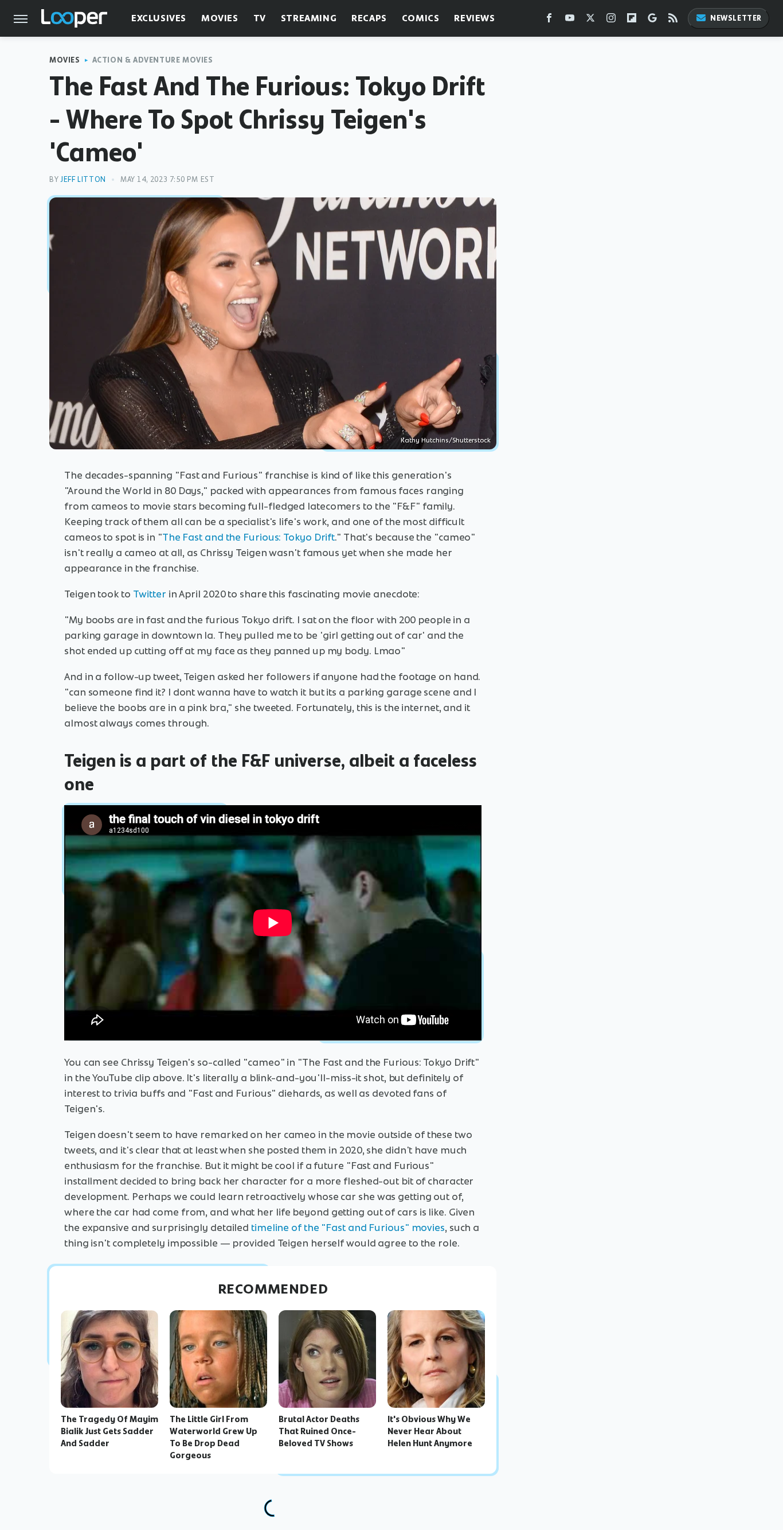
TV (259, 18)
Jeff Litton (83, 179)
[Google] (652, 20)
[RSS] (673, 20)
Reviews (474, 18)
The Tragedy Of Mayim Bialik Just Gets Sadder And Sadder (109, 1431)
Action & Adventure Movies (152, 60)
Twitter (149, 594)
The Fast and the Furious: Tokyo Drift (248, 537)
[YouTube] (569, 20)
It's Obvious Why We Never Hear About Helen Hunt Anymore (429, 1431)
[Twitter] (590, 20)
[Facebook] (549, 20)
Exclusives (158, 18)
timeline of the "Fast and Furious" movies (348, 1227)
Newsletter (736, 18)
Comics (421, 18)
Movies (219, 18)
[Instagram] (611, 20)
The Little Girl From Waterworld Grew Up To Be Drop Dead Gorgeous (213, 1437)
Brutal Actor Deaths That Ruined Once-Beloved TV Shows (319, 1431)
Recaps (369, 18)
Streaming (308, 18)
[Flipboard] (631, 20)
